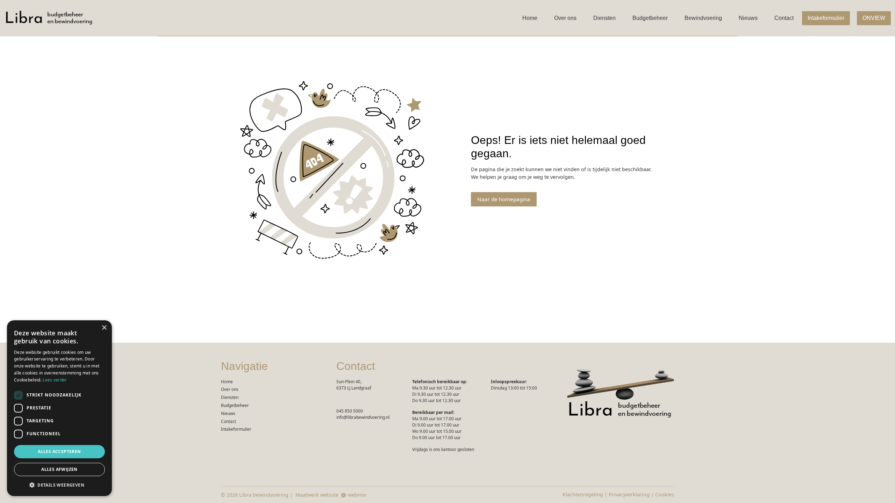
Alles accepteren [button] (59, 451)
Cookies (664, 494)
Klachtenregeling (583, 494)
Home (529, 18)
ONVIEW (873, 18)
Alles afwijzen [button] (59, 469)
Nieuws (748, 18)
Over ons (565, 18)
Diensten (604, 18)
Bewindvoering (703, 18)
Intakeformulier (826, 18)
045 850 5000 (349, 411)
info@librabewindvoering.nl (362, 417)
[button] (59, 485)
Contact (784, 18)
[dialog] (59, 408)
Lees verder (55, 380)
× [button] (104, 327)
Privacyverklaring (629, 494)
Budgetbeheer (650, 18)
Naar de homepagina (503, 199)
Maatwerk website (316, 494)
